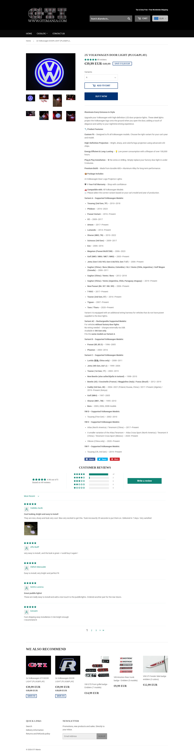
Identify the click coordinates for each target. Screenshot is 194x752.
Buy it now (101, 96)
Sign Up (101, 736)
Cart (144, 18)
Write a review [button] (144, 480)
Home (29, 33)
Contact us (59, 33)
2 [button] (91, 630)
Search (29, 726)
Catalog (41, 33)
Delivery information (35, 730)
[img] (30, 504)
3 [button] (96, 630)
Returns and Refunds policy (38, 734)
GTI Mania (36, 749)
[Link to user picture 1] (31, 528)
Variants (88, 72)
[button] (91, 59)
